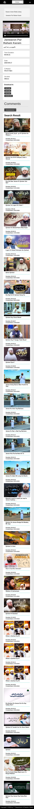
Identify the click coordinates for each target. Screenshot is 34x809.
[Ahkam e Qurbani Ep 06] (17, 673)
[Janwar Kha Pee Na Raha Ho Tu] (17, 445)
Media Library (18, 12)
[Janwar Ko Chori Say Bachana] (17, 400)
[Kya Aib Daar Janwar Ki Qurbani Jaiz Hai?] (17, 173)
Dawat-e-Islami (10, 12)
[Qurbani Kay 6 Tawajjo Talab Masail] (17, 332)
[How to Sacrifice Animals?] (17, 560)
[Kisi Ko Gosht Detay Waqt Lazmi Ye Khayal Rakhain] (17, 764)
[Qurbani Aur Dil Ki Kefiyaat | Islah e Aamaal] (17, 149)
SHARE (8, 95)
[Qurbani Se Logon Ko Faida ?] (17, 197)
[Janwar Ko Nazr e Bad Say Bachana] (17, 423)
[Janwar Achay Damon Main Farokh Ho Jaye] (17, 377)
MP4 (7, 88)
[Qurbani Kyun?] (17, 354)
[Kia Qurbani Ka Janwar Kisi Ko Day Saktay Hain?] (17, 695)
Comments (10, 110)
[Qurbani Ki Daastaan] (17, 605)
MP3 (7, 90)
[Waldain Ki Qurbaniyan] (17, 583)
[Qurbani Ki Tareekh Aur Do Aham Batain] (17, 719)
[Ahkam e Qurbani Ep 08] (17, 628)
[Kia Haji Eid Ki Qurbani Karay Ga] (17, 287)
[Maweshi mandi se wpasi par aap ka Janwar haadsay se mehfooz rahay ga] (17, 490)
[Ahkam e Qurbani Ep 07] (17, 650)
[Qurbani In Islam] (17, 538)
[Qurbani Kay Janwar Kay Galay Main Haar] (17, 788)
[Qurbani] (17, 741)
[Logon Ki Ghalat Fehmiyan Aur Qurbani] (17, 242)
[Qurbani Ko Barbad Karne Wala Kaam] (17, 219)
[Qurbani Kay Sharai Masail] (17, 309)
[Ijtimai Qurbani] (17, 264)
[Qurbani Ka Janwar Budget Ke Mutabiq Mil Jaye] (17, 514)
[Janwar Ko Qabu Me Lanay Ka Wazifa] (17, 468)
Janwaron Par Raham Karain (13, 15)
